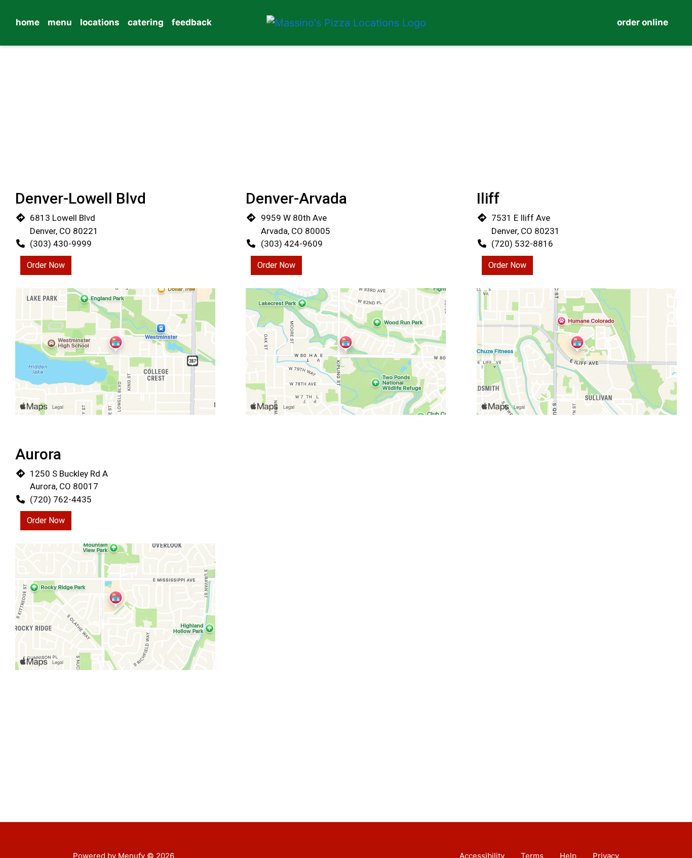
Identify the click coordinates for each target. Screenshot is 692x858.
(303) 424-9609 (292, 244)
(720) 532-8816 (522, 244)
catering (146, 22)
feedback (192, 22)
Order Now (46, 265)
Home (28, 22)
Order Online (642, 22)
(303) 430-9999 (61, 244)
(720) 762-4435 (61, 499)
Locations (100, 22)
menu (60, 22)
